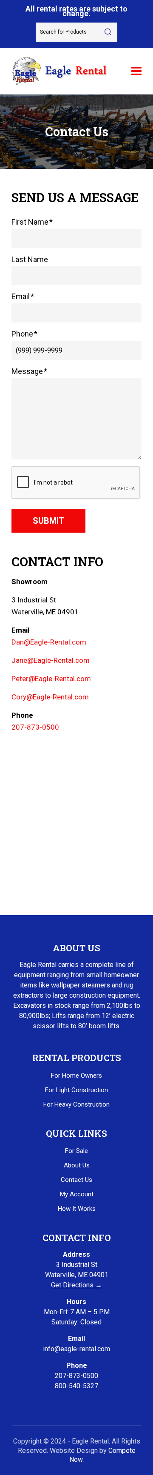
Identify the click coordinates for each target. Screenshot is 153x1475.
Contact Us (76, 1180)
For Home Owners (76, 1075)
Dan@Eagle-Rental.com (48, 642)
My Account (77, 1194)
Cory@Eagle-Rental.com (50, 697)
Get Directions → (76, 1285)
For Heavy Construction (76, 1104)
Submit (48, 521)
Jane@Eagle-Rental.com (50, 660)
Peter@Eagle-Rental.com (51, 678)
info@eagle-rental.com (76, 1349)
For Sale (76, 1151)
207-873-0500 (35, 727)
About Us (77, 1165)
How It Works (77, 1209)
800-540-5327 (76, 1386)
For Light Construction (76, 1090)
